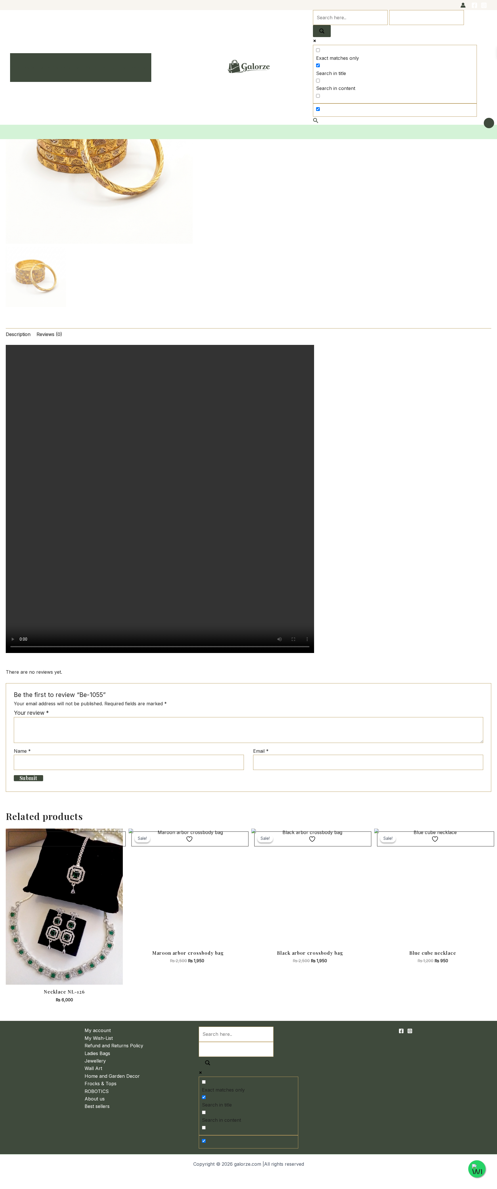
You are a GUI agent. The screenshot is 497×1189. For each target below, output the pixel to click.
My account (98, 1030)
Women (92, 67)
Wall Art (93, 1068)
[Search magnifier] (322, 31)
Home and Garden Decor (112, 1076)
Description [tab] (18, 334)
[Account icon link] (463, 5)
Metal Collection (56, 67)
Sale (135, 67)
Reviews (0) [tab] (49, 334)
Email (261, 751)
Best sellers (97, 1106)
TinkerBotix (22, 67)
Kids (115, 67)
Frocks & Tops (100, 1083)
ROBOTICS (97, 1091)
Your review (31, 712)
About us (95, 1099)
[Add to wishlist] (67, 838)
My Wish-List (99, 1038)
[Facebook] (474, 5)
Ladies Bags (97, 1053)
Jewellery (95, 1061)
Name (22, 751)
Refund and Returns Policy (114, 1045)
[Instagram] (484, 5)
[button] (76, 67)
